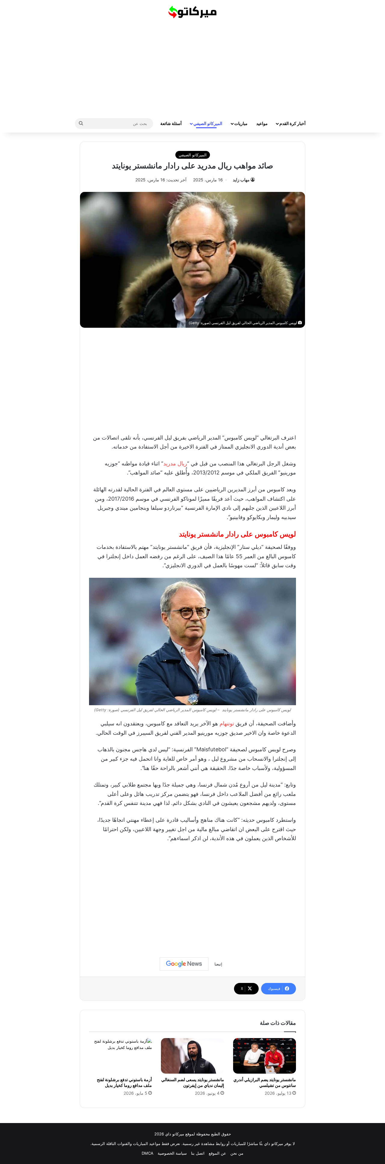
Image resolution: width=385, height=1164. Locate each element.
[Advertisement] (192, 66)
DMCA (147, 1153)
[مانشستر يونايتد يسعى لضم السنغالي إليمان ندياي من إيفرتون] (192, 1056)
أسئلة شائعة (171, 123)
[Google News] (184, 964)
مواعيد (262, 123)
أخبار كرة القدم (292, 123)
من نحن (236, 1153)
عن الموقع (217, 1153)
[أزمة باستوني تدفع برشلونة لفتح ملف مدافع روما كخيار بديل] (120, 1056)
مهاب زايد (241, 179)
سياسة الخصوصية (172, 1153)
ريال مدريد (175, 463)
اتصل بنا (198, 1153)
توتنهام (227, 723)
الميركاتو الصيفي (207, 123)
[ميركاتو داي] (192, 12)
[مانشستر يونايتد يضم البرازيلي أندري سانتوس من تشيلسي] (264, 1056)
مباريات (241, 123)
